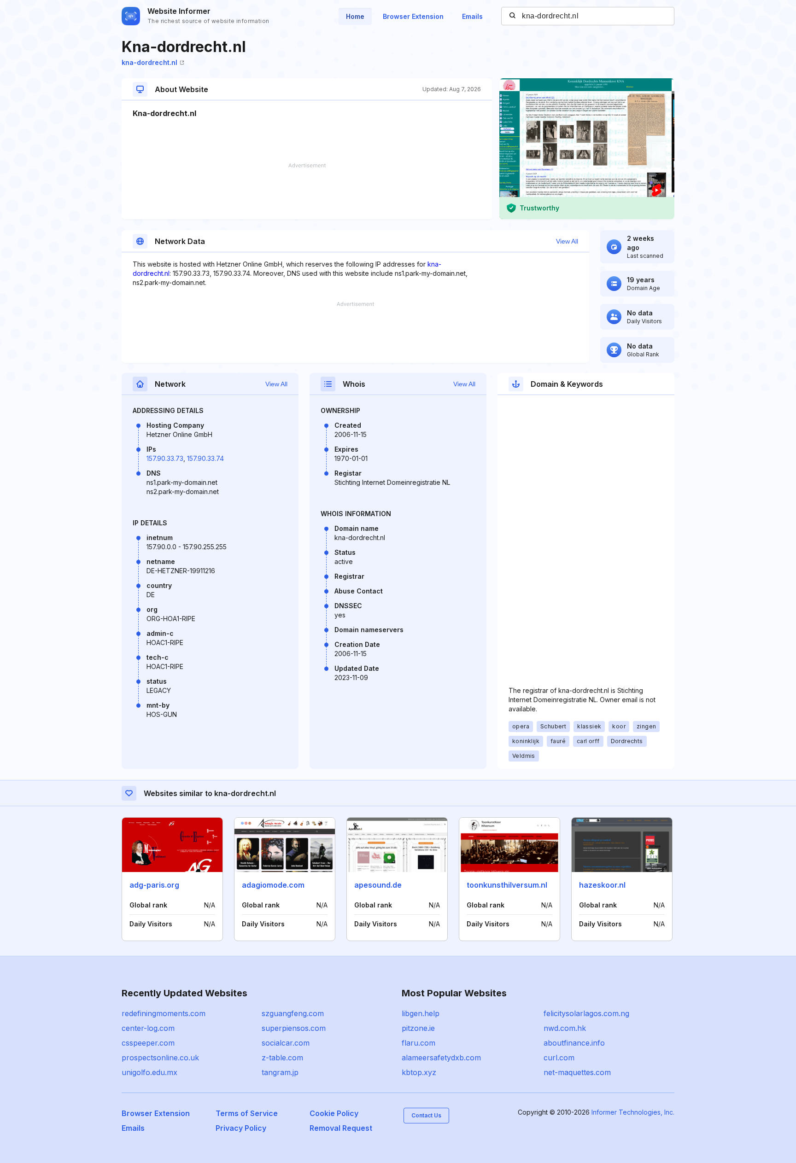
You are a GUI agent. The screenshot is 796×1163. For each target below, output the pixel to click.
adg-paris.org (154, 885)
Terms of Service (247, 1113)
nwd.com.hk (565, 1028)
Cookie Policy (334, 1113)
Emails (472, 16)
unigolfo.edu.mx (149, 1072)
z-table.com (282, 1057)
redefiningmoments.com (163, 1013)
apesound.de (378, 885)
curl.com (559, 1057)
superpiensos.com (294, 1028)
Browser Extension (413, 16)
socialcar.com (286, 1042)
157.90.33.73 (164, 458)
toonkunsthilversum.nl (507, 885)
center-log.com (148, 1028)
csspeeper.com (148, 1042)
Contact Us (426, 1115)
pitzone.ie (418, 1028)
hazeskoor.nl (602, 885)
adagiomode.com (273, 885)
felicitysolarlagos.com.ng (586, 1013)
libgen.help (420, 1013)
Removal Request (341, 1128)
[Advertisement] (307, 191)
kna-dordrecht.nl (149, 62)
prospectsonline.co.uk (160, 1057)
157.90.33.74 (205, 458)
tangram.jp (280, 1072)
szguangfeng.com (293, 1013)
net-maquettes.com (577, 1072)
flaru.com (418, 1042)
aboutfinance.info (574, 1042)
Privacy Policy (241, 1128)
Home (355, 16)
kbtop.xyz (419, 1072)
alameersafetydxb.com (441, 1057)
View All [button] (567, 241)
